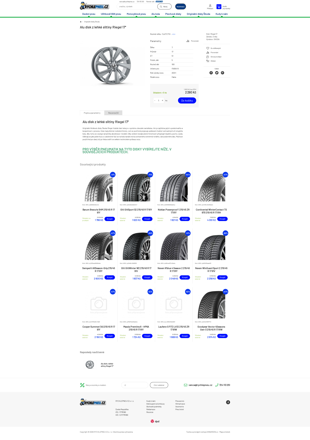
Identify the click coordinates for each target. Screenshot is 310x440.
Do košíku (187, 100)
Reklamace (150, 409)
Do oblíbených (216, 48)
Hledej (165, 6)
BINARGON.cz (212, 432)
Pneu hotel (179, 409)
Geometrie (179, 406)
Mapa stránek (224, 432)
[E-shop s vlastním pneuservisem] (80, 21)
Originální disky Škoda (198, 13)
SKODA (216, 39)
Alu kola (155, 13)
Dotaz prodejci (216, 57)
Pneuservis (179, 401)
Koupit (109, 219)
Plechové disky (173, 13)
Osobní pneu (88, 13)
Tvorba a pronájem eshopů (196, 432)
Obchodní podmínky (154, 406)
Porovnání (195, 41)
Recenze (149, 412)
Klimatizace (180, 404)
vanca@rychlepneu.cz (126, 2)
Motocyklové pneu (136, 13)
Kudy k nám (222, 13)
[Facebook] (228, 402)
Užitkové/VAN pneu (111, 13)
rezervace (181, 7)
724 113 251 (140, 2)
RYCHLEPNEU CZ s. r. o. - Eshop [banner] (94, 5)
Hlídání (213, 61)
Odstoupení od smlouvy (155, 404)
